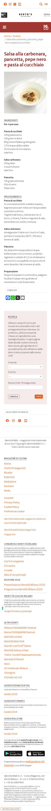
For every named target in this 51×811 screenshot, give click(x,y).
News (7, 490)
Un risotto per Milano (16, 668)
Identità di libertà (14, 659)
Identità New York (14, 641)
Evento (12, 372)
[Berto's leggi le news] (25, 15)
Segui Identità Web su (17, 412)
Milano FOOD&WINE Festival (20, 627)
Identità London (13, 636)
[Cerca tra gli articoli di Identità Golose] (41, 4)
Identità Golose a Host (16, 650)
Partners (9, 486)
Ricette (16, 36)
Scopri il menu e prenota (18, 611)
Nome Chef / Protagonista (21, 383)
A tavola (12, 362)
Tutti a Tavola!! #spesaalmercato (22, 654)
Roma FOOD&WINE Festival (19, 632)
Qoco (7, 663)
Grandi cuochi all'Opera (17, 645)
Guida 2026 (11, 694)
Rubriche (9, 477)
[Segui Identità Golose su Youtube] (19, 4)
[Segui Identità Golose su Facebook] (5, 4)
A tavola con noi (13, 677)
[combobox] (25, 387)
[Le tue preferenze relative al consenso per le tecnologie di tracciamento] (2, 608)
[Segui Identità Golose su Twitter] (15, 4)
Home (7, 36)
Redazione (10, 481)
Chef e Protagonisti (15, 468)
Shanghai (9, 672)
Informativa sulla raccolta (10, 809)
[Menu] (4, 27)
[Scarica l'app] (13, 753)
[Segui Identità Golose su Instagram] (10, 4)
